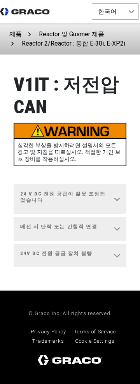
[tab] (70, 199)
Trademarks (48, 341)
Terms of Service (95, 332)
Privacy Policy (48, 332)
